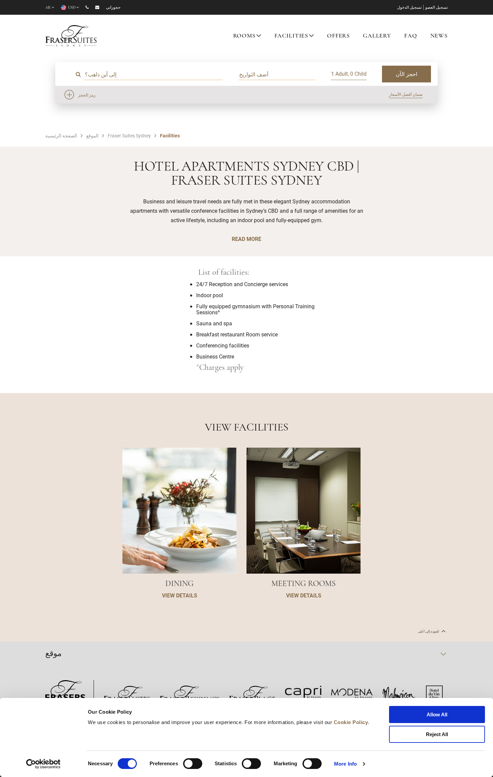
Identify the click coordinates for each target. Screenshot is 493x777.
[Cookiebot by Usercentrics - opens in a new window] (43, 764)
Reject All (437, 734)
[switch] (192, 763)
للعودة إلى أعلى (429, 631)
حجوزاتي (113, 8)
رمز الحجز (87, 95)
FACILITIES (291, 36)
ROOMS (244, 36)
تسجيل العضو (436, 8)
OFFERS (338, 36)
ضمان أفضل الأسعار (406, 94)
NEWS (439, 36)
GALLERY (377, 36)
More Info (345, 764)
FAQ (410, 36)
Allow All (437, 714)
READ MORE (246, 238)
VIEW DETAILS (179, 595)
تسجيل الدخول (409, 8)
